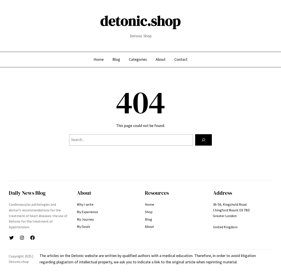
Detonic (78, 255)
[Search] (203, 140)
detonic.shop (140, 20)
